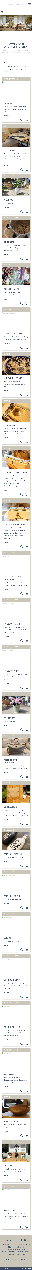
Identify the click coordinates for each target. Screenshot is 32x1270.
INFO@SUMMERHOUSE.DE (16, 1249)
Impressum (5, 1268)
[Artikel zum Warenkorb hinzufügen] (25, 120)
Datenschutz (26, 1268)
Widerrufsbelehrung (16, 1259)
